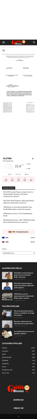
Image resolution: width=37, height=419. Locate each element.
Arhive (4, 249)
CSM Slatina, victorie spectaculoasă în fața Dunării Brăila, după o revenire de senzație (17, 208)
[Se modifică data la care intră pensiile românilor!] (7, 334)
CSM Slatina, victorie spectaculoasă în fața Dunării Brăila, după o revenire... (24, 296)
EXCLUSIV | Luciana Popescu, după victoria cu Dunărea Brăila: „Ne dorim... (23, 275)
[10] (18, 100)
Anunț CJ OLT (11, 47)
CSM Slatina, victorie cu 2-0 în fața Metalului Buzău (17, 215)
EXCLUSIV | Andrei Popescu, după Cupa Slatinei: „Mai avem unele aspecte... (24, 285)
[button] (3, 42)
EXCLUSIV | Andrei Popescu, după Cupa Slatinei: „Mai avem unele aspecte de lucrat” (18, 202)
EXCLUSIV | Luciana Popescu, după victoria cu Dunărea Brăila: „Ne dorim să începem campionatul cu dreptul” (18, 194)
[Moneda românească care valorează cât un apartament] (7, 324)
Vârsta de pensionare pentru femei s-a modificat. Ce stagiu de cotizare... (24, 313)
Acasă (4, 47)
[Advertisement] (18, 20)
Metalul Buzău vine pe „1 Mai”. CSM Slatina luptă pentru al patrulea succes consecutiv (19, 221)
